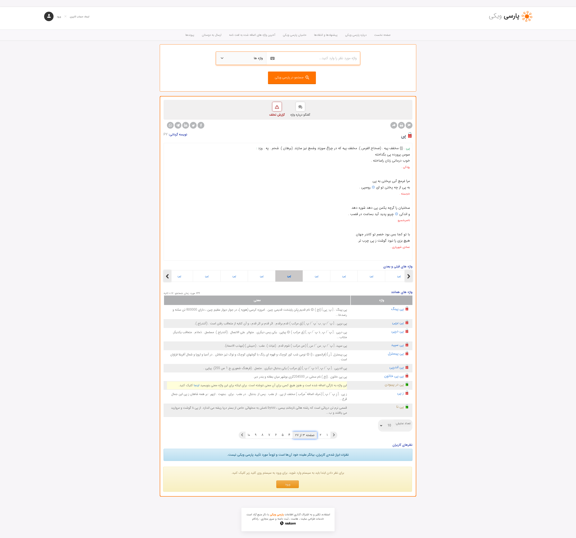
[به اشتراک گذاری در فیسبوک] (201, 125)
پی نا (400, 407)
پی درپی (398, 331)
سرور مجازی (267, 519)
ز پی (400, 393)
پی (179, 275)
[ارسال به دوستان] (393, 125)
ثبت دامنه (282, 519)
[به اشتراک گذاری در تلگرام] (178, 125)
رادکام (255, 519)
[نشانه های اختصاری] (409, 125)
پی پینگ (397, 309)
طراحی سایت (308, 519)
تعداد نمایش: (403, 423)
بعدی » (242, 435)
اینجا (196, 385)
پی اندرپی (396, 367)
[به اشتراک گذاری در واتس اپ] (170, 125)
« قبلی (334, 435)
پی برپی (398, 322)
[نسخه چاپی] (401, 125)
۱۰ (249, 435)
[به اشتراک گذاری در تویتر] (193, 125)
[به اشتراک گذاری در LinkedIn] (185, 125)
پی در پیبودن (394, 384)
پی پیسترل (396, 353)
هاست (294, 519)
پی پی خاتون (394, 376)
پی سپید (397, 345)
